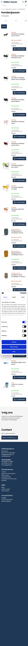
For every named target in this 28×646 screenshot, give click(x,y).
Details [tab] (14, 297)
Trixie (12, 382)
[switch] (24, 326)
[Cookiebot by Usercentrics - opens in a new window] (20, 293)
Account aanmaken (7, 499)
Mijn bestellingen (6, 501)
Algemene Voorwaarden (8, 473)
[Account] (23, 2)
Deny (14, 351)
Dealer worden (5, 489)
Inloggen (3, 498)
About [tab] (23, 297)
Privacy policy (5, 475)
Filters (4, 26)
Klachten (4, 480)
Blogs (2, 487)
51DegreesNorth (15, 229)
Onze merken (5, 491)
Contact (3, 472)
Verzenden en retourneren (9, 479)
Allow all (14, 342)
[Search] (25, 5)
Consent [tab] (5, 297)
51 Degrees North (15, 273)
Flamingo (13, 32)
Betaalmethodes (6, 477)
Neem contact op (9, 438)
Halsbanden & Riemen (11, 9)
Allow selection (14, 346)
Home (2, 9)
